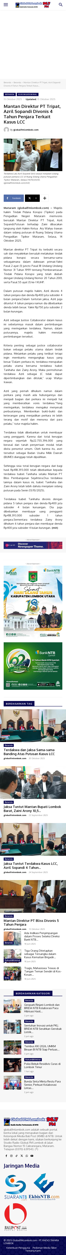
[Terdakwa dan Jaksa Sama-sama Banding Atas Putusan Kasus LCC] (33, 725)
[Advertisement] (33, 44)
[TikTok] (16, 1156)
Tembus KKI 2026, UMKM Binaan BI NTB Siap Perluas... (42, 1047)
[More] (45, 198)
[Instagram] (11, 1156)
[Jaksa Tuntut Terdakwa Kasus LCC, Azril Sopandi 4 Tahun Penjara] (33, 839)
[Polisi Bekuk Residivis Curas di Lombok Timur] (12, 1065)
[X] (21, 1156)
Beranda (7, 82)
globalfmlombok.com (25, 129)
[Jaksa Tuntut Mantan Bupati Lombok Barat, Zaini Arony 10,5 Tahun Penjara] (33, 782)
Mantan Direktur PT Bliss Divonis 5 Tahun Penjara (31, 923)
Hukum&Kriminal (27, 94)
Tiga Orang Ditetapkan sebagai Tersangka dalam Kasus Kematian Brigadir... (40, 954)
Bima (7, 978)
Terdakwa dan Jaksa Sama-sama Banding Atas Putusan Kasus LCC (29, 752)
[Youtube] (31, 1156)
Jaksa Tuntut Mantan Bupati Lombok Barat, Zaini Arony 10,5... (32, 809)
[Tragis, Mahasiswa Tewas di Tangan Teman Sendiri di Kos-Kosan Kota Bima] (12, 974)
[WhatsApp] (26, 1156)
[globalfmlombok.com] (7, 129)
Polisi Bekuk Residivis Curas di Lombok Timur (42, 1065)
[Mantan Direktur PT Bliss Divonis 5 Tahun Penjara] (33, 896)
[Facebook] (6, 1156)
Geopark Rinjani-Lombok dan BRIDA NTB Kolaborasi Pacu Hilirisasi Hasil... (42, 1008)
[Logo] (33, 5)
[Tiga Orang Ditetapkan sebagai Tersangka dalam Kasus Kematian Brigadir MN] (12, 956)
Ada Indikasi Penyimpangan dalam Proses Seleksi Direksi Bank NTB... (42, 936)
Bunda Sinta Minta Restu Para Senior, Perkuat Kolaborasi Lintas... (42, 1085)
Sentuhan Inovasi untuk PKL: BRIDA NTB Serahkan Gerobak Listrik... (43, 1029)
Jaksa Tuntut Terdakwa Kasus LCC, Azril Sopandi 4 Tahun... (31, 866)
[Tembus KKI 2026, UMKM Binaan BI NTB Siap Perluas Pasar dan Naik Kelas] (12, 1047)
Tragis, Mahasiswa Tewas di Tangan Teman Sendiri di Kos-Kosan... (43, 971)
